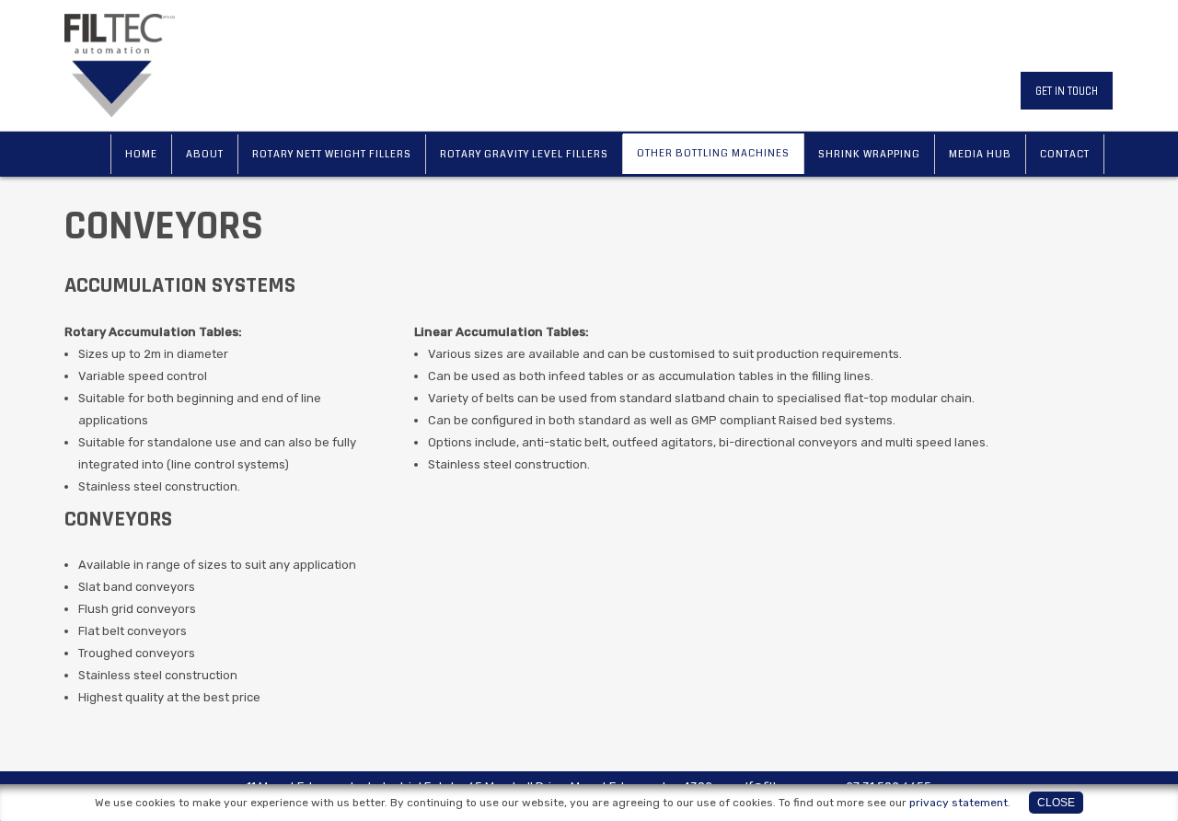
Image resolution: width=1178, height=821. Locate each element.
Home (141, 154)
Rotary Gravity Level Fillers (524, 154)
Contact (1065, 154)
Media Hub (980, 154)
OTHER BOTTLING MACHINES (713, 153)
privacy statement (958, 802)
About (205, 154)
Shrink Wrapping (869, 154)
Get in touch (1066, 91)
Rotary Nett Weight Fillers (331, 154)
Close (1056, 802)
